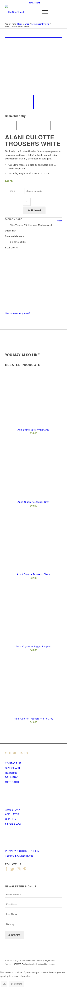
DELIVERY (11, 777)
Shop (27, 24)
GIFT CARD (12, 782)
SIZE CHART (12, 768)
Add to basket (34, 210)
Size (12, 190)
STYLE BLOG (13, 823)
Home (19, 24)
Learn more (16, 983)
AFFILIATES (12, 814)
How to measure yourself (17, 313)
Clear (59, 221)
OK (4, 983)
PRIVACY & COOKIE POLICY (22, 851)
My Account (34, 2)
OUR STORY (12, 809)
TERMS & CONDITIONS (19, 855)
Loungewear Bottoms (40, 24)
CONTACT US (13, 763)
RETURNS (11, 772)
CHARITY (10, 819)
